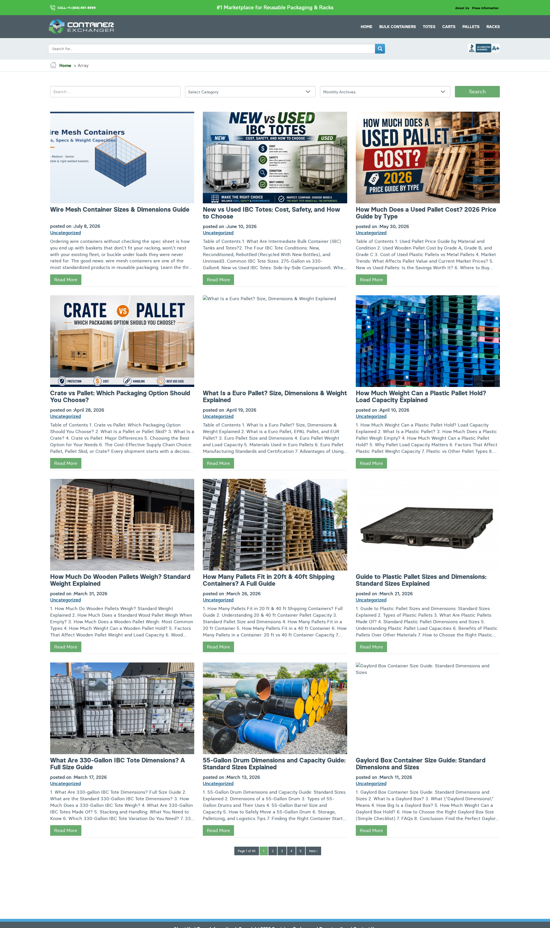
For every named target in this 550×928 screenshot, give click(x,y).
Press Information (485, 8)
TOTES (429, 26)
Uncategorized (65, 232)
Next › (313, 851)
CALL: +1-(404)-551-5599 (77, 8)
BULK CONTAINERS (397, 26)
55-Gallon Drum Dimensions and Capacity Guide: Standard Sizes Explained (274, 764)
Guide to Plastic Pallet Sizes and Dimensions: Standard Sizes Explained (421, 580)
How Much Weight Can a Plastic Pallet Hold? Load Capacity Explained (421, 397)
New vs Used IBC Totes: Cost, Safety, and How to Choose (271, 213)
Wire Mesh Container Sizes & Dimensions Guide (119, 209)
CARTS (448, 26)
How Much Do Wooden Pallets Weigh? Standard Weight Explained (120, 580)
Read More (65, 279)
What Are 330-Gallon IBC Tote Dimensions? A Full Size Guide (117, 764)
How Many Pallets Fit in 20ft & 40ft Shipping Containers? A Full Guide (269, 580)
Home (366, 26)
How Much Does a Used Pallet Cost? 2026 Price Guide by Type (426, 213)
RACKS (493, 26)
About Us (462, 8)
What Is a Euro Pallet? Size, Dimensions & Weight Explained (275, 397)
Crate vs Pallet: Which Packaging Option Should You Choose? (120, 397)
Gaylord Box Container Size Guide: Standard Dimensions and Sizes (421, 764)
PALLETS (471, 26)
